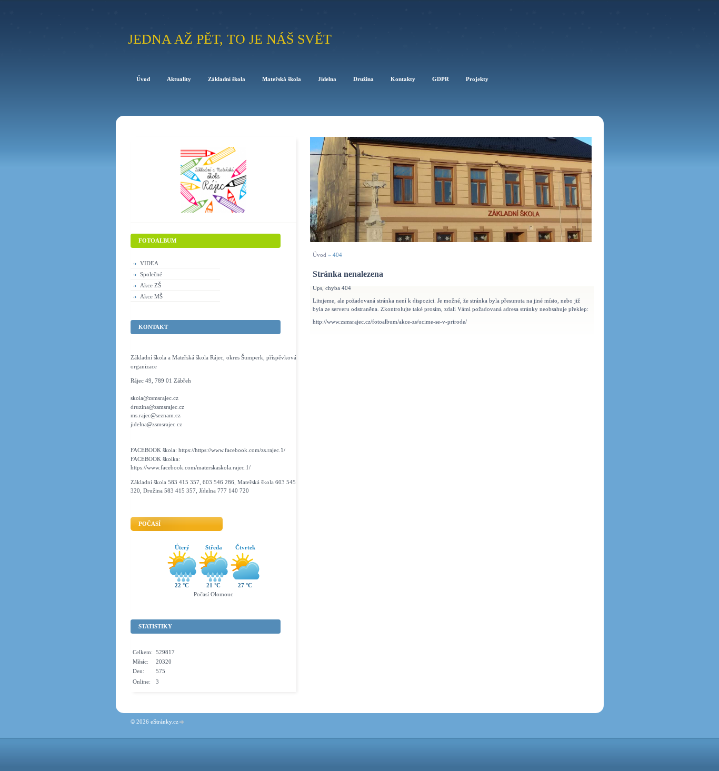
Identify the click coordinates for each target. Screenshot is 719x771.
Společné (151, 274)
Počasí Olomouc (213, 594)
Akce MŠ (151, 296)
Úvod (319, 255)
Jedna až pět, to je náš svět (230, 39)
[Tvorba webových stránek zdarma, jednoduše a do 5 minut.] (182, 722)
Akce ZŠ (150, 285)
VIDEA (149, 263)
